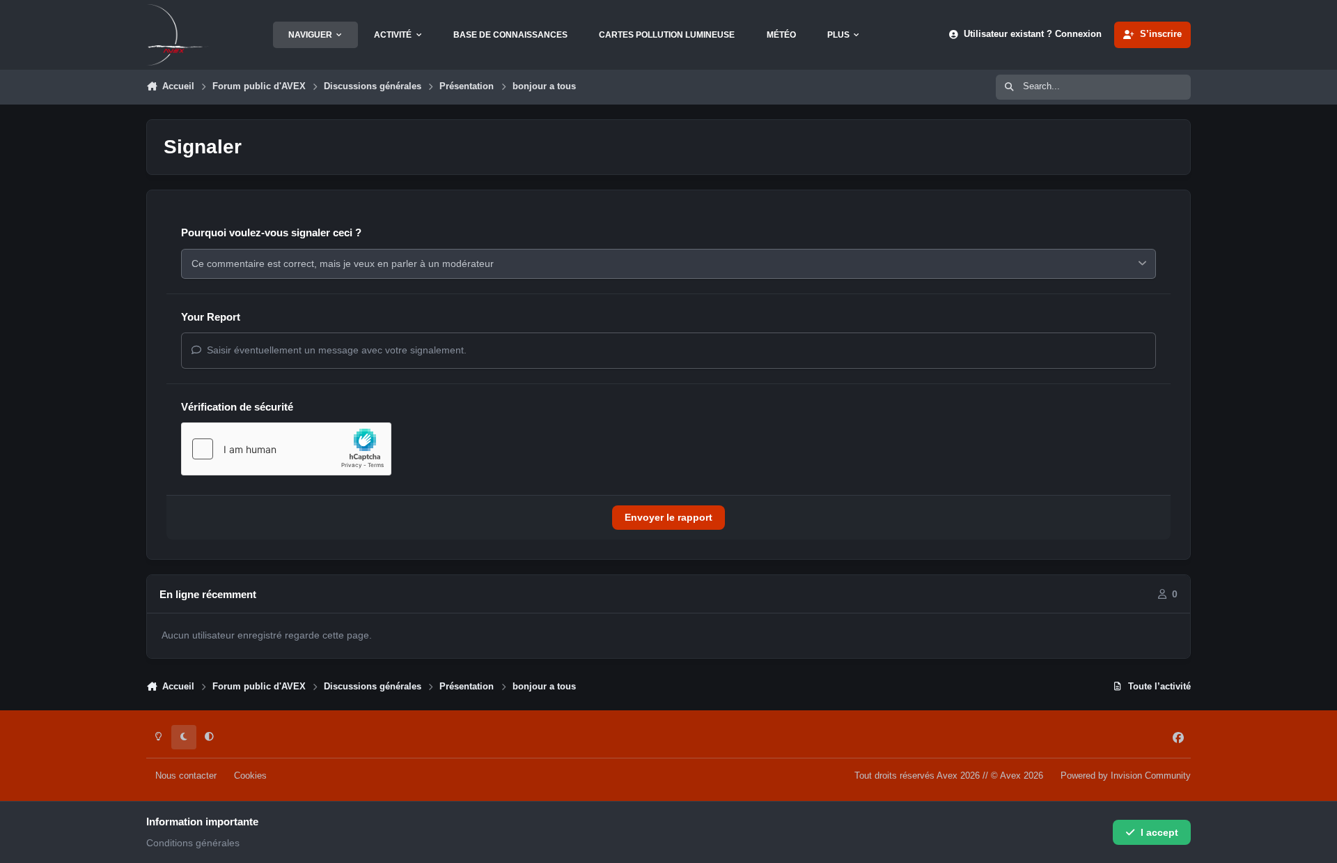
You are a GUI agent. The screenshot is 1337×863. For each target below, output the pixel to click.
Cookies (250, 776)
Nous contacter (186, 776)
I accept (1159, 832)
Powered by (1126, 776)
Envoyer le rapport (668, 517)
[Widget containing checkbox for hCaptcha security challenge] (286, 448)
